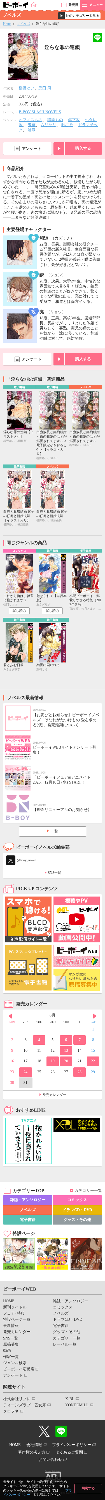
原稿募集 (11, 1344)
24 (25, 1072)
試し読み (19, 611)
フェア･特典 (14, 1313)
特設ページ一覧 (17, 1319)
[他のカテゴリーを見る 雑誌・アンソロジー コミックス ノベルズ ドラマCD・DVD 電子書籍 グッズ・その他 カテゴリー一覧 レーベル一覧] (79, 15)
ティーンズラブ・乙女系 (24, 1405)
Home (7, 24)
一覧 (54, 831)
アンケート (31, 149)
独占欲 (67, 125)
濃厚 (32, 130)
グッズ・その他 (77, 1220)
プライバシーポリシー (71, 1445)
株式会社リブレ (17, 1399)
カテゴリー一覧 (88, 1190)
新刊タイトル (15, 1307)
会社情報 (34, 1445)
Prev (10, 1016)
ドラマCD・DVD (77, 1210)
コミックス (77, 1200)
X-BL (69, 1399)
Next (95, 1016)
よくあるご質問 (69, 1452)
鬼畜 (32, 125)
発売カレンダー (54, 1095)
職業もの (55, 120)
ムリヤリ (48, 125)
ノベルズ (23, 24)
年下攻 (74, 120)
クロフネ (11, 1411)
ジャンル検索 (15, 1363)
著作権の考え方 (31, 1452)
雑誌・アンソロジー (27, 1200)
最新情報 (11, 1326)
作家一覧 (11, 1357)
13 (66, 1050)
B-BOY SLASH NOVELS (40, 112)
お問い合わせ (50, 1459)
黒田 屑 (44, 88)
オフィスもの (30, 120)
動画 (7, 1350)
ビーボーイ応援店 (18, 1369)
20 (66, 1061)
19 (53, 1061)
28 (79, 1072)
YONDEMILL (77, 1405)
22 (93, 1061)
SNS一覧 (54, 873)
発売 (73, 5)
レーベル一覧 (64, 1344)
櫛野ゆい (26, 88)
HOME (9, 1301)
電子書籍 (28, 1220)
